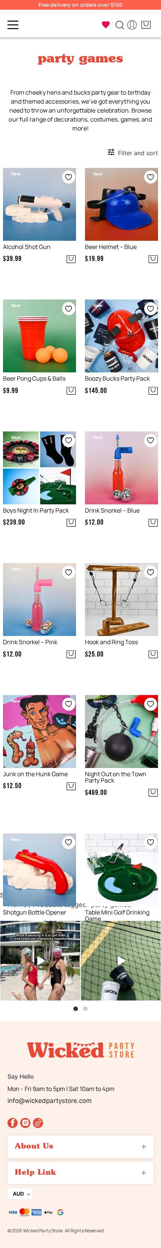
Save (16, 173)
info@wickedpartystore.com (49, 1100)
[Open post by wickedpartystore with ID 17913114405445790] (121, 960)
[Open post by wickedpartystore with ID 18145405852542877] (40, 960)
